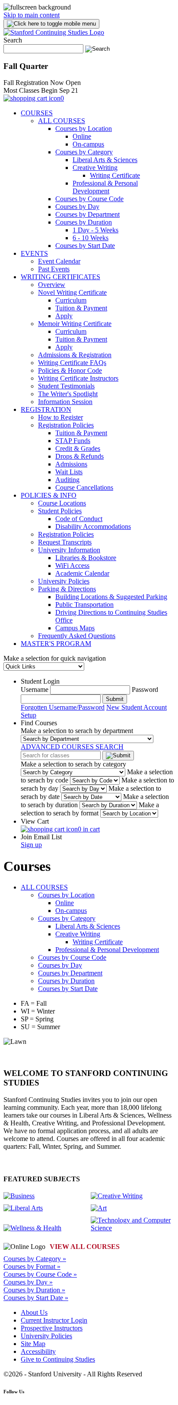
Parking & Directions (67, 589)
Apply (64, 315)
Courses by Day (77, 206)
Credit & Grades (77, 448)
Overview (51, 284)
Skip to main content (31, 15)
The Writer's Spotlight (68, 394)
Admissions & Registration (74, 355)
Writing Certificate (115, 175)
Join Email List (41, 837)
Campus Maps (75, 628)
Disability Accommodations (93, 526)
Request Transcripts (65, 542)
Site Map (33, 1343)
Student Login (40, 681)
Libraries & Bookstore (85, 557)
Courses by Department (87, 214)
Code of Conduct (78, 518)
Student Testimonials (66, 386)
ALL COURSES (61, 120)
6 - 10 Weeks (90, 237)
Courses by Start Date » (35, 1297)
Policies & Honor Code (70, 370)
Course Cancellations (84, 487)
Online (82, 136)
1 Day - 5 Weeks (95, 230)
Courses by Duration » (34, 1290)
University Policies (63, 581)
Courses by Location (83, 128)
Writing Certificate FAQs (72, 362)
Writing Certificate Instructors (78, 378)
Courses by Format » (31, 1266)
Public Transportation (84, 604)
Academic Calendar (82, 573)
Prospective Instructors (52, 1328)
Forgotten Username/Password (63, 707)
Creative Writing (95, 167)
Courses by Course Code (89, 198)
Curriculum (70, 300)
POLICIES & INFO (48, 495)
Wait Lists (69, 472)
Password (145, 689)
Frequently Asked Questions (76, 635)
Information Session (65, 401)
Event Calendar (59, 261)
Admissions (71, 464)
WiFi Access (72, 565)
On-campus (88, 144)
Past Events (54, 269)
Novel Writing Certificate (72, 292)
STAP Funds (72, 440)
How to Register (60, 417)
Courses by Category (84, 152)
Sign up (31, 844)
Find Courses (39, 723)
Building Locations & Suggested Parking (111, 596)
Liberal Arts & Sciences (105, 159)
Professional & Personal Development (105, 187)
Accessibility (38, 1351)
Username (34, 689)
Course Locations (62, 503)
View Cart (35, 821)
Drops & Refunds (79, 456)
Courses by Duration (83, 222)
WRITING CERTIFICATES (60, 276)
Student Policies (60, 511)
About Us (34, 1312)
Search (12, 40)
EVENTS (34, 253)
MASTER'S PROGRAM (56, 643)
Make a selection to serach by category (73, 764)
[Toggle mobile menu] (51, 24)
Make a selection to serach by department (77, 730)
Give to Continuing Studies (58, 1359)
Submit (115, 699)
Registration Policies (66, 425)
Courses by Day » (28, 1282)
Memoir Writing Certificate (74, 323)
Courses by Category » (34, 1258)
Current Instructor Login (54, 1320)
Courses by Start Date (85, 245)
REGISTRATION (46, 409)
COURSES (37, 113)
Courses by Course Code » (40, 1274)
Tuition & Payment (81, 308)
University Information (69, 550)
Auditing (67, 479)
